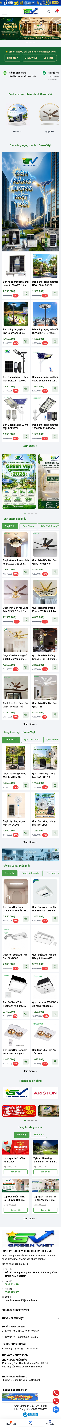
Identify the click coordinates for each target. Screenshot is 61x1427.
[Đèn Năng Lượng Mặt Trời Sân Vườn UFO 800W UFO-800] (16, 314)
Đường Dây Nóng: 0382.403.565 (21, 1348)
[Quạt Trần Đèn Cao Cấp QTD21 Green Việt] (45, 544)
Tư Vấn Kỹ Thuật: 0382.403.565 (21, 1337)
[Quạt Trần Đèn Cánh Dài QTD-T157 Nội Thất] (16, 687)
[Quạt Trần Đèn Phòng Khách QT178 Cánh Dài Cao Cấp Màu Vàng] (45, 592)
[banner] (19, 481)
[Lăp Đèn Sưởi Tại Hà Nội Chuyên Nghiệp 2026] (15, 1185)
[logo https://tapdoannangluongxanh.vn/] (30, 1239)
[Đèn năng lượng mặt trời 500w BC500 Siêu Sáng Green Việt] (45, 361)
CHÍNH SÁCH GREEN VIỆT (15, 1310)
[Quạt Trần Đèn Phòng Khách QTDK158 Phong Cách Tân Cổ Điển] (45, 640)
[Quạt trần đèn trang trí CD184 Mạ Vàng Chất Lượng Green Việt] (16, 640)
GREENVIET (40, 1409)
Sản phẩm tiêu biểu (15, 518)
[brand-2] (45, 1093)
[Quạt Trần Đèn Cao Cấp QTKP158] (45, 687)
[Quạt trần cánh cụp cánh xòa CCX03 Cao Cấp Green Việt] (16, 544)
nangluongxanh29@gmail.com (21, 1300)
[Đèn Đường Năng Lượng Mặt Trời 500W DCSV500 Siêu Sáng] (16, 409)
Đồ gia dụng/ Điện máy (17, 865)
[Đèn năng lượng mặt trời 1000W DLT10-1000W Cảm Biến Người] (45, 409)
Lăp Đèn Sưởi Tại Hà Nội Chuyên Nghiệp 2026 (14, 1198)
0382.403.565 (12, 1292)
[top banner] (30, 3)
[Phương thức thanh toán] (30, 1397)
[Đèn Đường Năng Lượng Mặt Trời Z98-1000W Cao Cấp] (16, 361)
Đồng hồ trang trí (31, 873)
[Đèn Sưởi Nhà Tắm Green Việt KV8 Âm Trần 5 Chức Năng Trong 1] (16, 891)
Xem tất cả (29, 445)
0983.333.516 (12, 1284)
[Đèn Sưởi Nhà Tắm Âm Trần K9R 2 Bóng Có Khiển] (16, 1034)
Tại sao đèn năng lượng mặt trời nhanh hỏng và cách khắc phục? (44, 1160)
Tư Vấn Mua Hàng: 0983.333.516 (22, 1331)
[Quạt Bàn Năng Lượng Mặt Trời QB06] (45, 805)
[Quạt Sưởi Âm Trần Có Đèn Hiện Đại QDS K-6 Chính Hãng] (45, 891)
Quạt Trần (10, 526)
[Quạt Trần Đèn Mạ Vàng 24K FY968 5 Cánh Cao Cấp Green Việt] (16, 592)
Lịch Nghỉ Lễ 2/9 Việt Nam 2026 (14, 1160)
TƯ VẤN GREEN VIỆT (13, 1318)
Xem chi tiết (15, 1172)
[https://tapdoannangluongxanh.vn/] (30, 11)
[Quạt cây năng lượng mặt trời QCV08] (16, 805)
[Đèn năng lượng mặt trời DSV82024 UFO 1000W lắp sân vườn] (45, 314)
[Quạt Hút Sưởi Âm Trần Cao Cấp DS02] (16, 939)
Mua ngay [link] (12, 57)
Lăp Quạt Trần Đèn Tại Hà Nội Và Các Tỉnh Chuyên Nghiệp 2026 (45, 1198)
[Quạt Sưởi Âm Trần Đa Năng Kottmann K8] (45, 939)
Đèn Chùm (28, 526)
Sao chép (49, 57)
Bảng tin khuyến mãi (31, 1127)
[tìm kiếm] (49, 11)
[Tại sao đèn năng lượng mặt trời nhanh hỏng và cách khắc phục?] (45, 1147)
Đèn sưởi (9, 873)
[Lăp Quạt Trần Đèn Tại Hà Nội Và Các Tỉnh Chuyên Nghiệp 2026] (45, 1185)
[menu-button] (4, 12)
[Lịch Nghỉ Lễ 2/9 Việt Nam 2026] (15, 1147)
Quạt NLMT (11, 739)
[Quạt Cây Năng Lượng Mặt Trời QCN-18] (16, 758)
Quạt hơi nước (31, 739)
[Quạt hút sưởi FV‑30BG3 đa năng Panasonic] (45, 987)
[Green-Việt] (30, 28)
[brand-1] (16, 1092)
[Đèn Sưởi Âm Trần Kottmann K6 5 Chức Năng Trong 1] (16, 987)
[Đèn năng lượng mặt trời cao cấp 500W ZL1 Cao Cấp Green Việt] (16, 266)
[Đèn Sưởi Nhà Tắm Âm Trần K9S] (45, 1034)
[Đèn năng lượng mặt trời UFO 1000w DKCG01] (45, 266)
